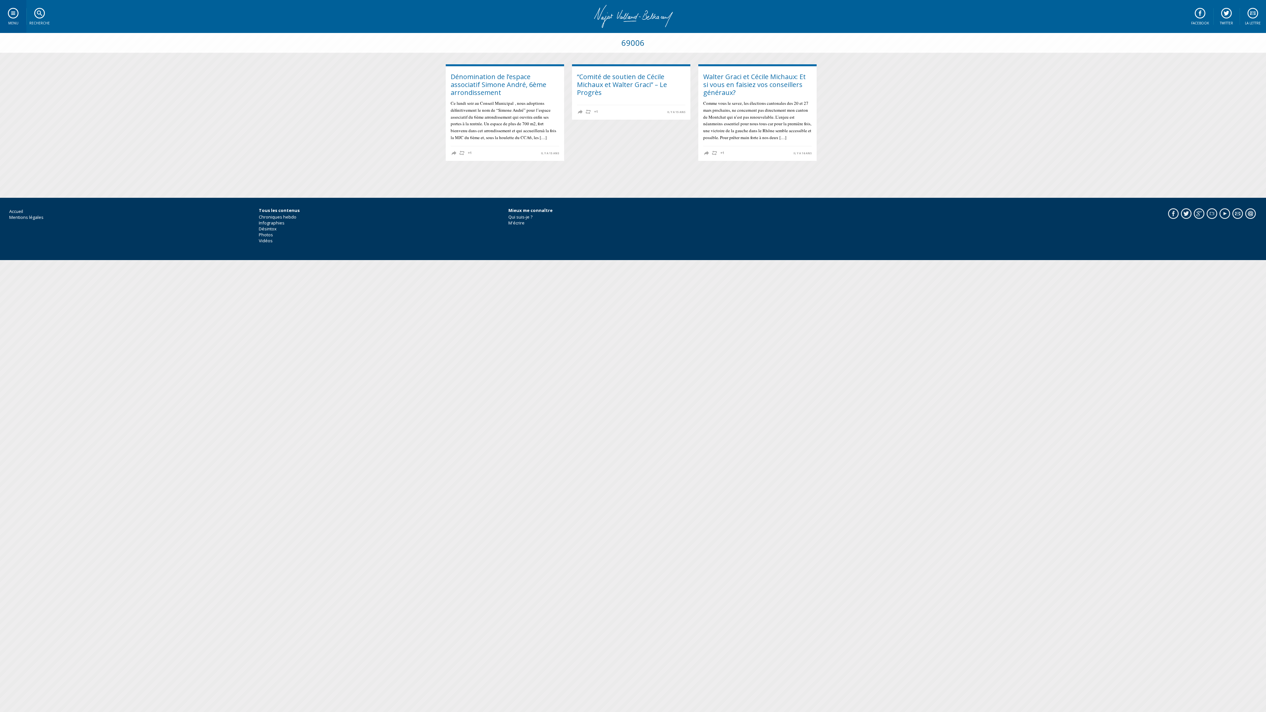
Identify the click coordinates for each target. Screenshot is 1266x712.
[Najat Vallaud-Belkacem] (633, 16)
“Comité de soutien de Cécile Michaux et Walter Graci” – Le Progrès (622, 84)
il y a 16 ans (803, 153)
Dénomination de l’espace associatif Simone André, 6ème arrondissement (498, 84)
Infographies (272, 223)
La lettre (1253, 23)
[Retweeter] (462, 153)
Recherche (39, 23)
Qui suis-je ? (520, 217)
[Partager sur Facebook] (454, 153)
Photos (266, 235)
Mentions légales (26, 217)
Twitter (1226, 23)
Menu (13, 23)
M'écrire (516, 223)
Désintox (268, 229)
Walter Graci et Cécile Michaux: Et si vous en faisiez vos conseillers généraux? (754, 84)
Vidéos (266, 241)
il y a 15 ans (550, 153)
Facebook (1200, 23)
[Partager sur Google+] (470, 153)
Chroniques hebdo (277, 217)
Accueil (16, 211)
